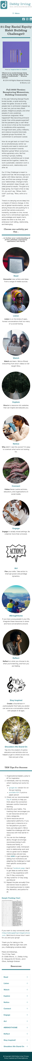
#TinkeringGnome (22, 1058)
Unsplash (24, 69)
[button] (16, 977)
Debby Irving (19, 1056)
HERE (13, 856)
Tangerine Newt (15, 69)
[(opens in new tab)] (12, 926)
